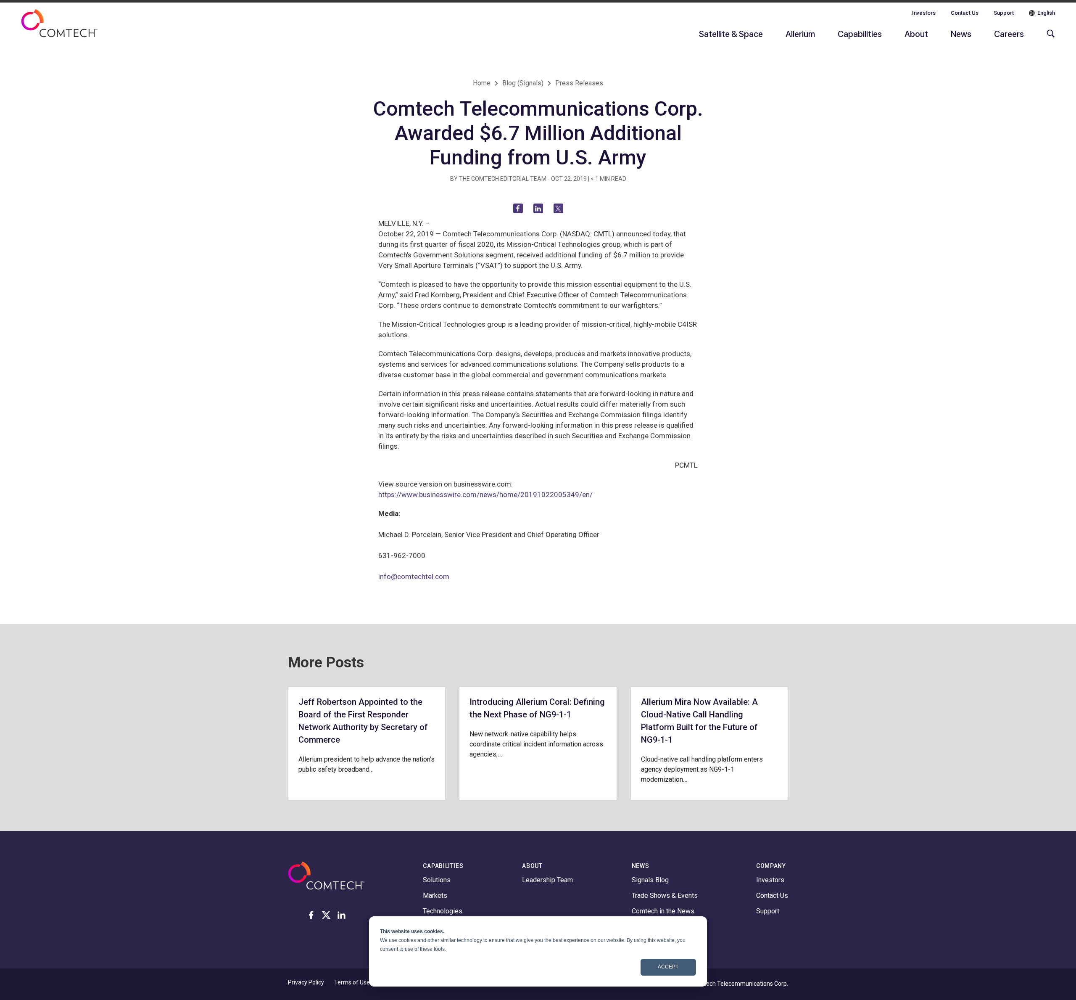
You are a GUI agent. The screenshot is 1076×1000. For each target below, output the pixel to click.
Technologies (442, 911)
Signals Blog (650, 880)
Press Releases (579, 83)
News (961, 33)
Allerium (800, 33)
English (1046, 13)
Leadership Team (547, 880)
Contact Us (964, 13)
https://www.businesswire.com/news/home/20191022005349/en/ (485, 494)
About (916, 33)
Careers (1009, 33)
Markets (435, 895)
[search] (1048, 37)
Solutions (437, 880)
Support (1004, 13)
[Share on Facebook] (518, 208)
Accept (668, 967)
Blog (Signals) (522, 83)
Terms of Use (352, 982)
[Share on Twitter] (558, 208)
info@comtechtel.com (413, 576)
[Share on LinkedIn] (538, 208)
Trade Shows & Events (665, 895)
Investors (924, 13)
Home (482, 83)
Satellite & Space (731, 33)
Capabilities (860, 33)
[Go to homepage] (59, 28)
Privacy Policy (306, 982)
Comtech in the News (663, 911)
